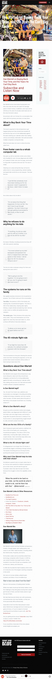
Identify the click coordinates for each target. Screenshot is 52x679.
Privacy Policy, (16, 667)
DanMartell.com (10, 497)
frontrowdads (5, 35)
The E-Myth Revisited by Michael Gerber (17, 510)
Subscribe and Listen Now (13, 89)
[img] (30, 98)
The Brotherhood (42, 642)
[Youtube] (5, 670)
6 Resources (41, 646)
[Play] (13, 98)
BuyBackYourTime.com (12, 495)
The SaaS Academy (11, 499)
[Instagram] (8, 670)
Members (41, 648)
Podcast (19, 35)
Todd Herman (9, 518)
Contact (40, 650)
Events (40, 644)
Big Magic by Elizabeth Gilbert (14, 522)
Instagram (8, 503)
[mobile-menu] (48, 2)
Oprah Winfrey (10, 516)
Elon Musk (8, 512)
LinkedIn (26, 501)
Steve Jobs (9, 514)
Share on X (27, 486)
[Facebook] (3, 670)
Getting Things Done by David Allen (15, 520)
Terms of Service (23, 667)
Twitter (14, 503)
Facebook (20, 501)
